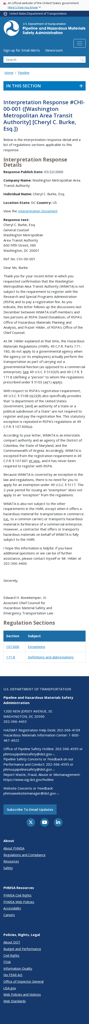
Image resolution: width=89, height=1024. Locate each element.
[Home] (44, 29)
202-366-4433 (15, 721)
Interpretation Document (38, 211)
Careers (9, 915)
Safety (8, 868)
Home (8, 72)
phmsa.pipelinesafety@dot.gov (27, 754)
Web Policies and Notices (22, 994)
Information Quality (17, 968)
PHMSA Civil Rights (17, 895)
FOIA (7, 962)
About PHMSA (13, 848)
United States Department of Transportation (38, 14)
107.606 (12, 646)
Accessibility (12, 908)
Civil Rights (11, 955)
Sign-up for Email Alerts (21, 50)
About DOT (11, 942)
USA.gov (9, 988)
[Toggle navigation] (79, 43)
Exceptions (36, 646)
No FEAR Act (12, 975)
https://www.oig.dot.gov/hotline (28, 779)
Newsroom (54, 50)
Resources (11, 861)
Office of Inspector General (23, 981)
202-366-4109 (68, 730)
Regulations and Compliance (24, 855)
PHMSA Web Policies (18, 902)
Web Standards (14, 1001)
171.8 (10, 657)
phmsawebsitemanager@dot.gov (29, 793)
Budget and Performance (22, 949)
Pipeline (23, 72)
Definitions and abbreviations (51, 657)
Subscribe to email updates (30, 809)
